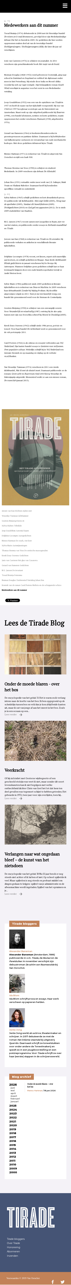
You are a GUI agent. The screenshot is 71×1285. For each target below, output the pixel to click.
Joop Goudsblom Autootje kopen (15, 530)
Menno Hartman (34, 1090)
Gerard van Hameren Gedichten (15, 565)
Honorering (13, 1247)
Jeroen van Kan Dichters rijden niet (17, 511)
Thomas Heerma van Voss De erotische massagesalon (25, 550)
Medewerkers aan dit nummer (14, 590)
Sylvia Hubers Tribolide (12, 525)
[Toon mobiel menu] (65, 6)
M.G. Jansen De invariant (12, 570)
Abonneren (13, 1251)
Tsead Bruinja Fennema (12, 575)
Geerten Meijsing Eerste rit (13, 521)
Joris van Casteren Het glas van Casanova (19, 560)
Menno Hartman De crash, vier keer (17, 540)
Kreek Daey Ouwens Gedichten (15, 555)
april (13, 1093)
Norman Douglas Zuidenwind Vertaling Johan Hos (23, 580)
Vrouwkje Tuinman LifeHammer (15, 516)
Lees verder (11, 714)
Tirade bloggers (16, 1238)
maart (14, 1096)
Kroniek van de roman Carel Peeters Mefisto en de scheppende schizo (31, 585)
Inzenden (12, 1255)
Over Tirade (13, 1243)
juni (13, 1088)
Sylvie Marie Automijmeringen (14, 545)
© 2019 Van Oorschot (29, 1278)
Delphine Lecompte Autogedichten (16, 535)
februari (15, 1099)
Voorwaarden (12, 1278)
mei (13, 1090)
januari (14, 1101)
